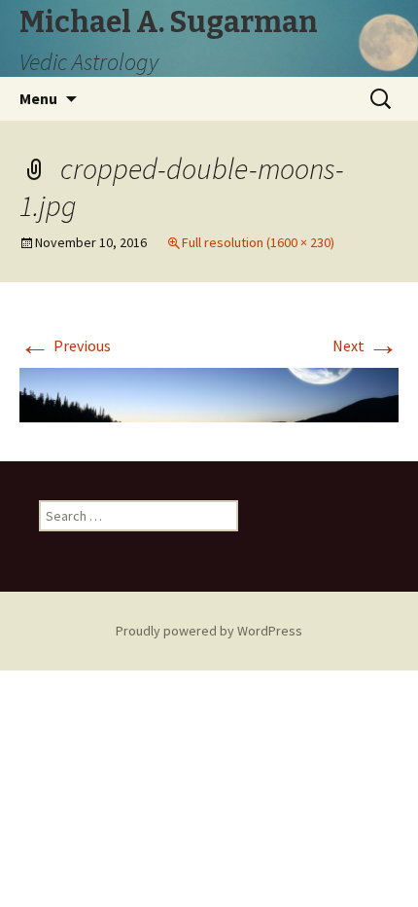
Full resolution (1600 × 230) (258, 242)
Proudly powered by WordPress (209, 630)
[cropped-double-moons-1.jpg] (209, 393)
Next (365, 345)
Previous (65, 345)
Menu (38, 98)
